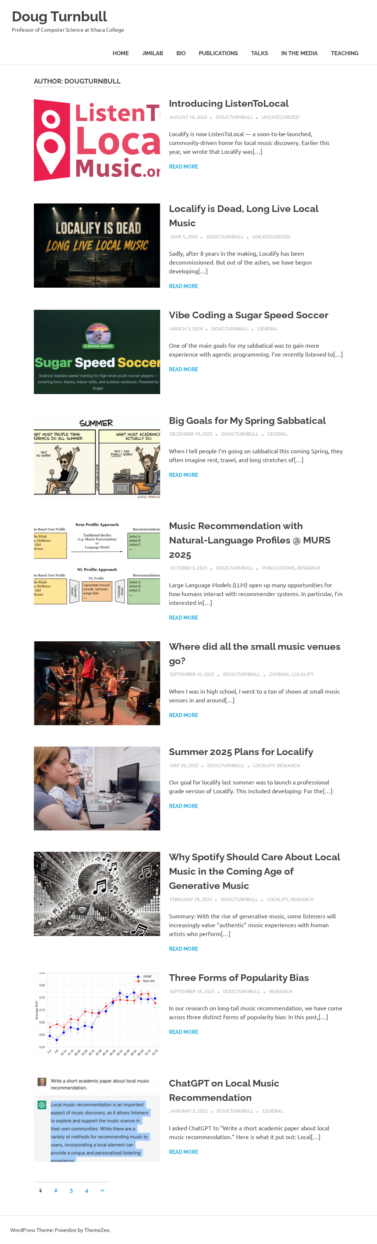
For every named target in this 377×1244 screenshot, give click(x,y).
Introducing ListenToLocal (229, 103)
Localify (303, 674)
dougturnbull (234, 117)
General (267, 328)
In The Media (299, 53)
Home (121, 53)
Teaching (345, 53)
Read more (183, 167)
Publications (218, 53)
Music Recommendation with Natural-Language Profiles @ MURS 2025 (250, 540)
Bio (181, 53)
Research (308, 567)
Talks (259, 53)
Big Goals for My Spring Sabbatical (247, 420)
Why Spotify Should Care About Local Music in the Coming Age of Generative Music (254, 871)
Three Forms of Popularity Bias (239, 977)
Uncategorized (280, 117)
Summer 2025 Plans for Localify (241, 751)
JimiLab (152, 53)
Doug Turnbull (59, 16)
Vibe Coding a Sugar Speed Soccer (248, 314)
